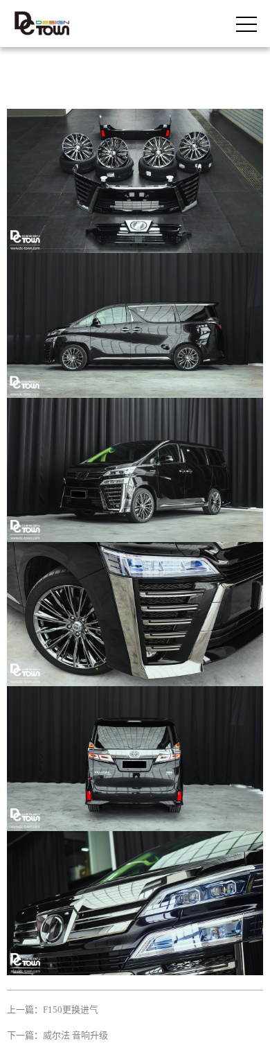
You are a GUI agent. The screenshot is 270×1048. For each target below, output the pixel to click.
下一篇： (57, 1035)
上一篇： (52, 1009)
